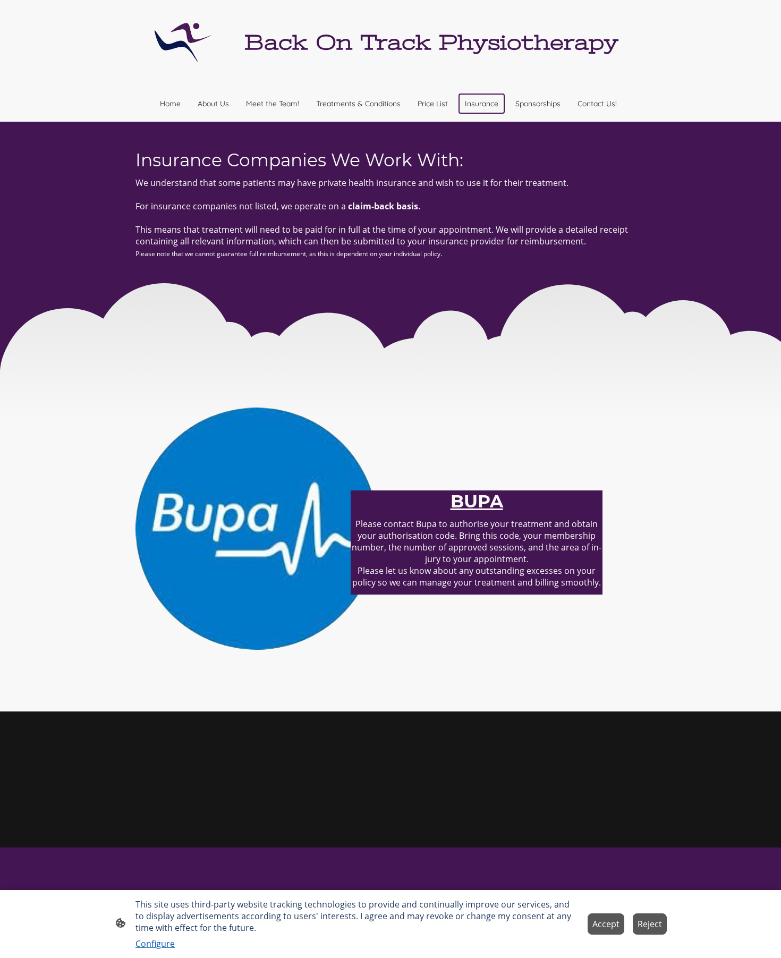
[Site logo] (185, 42)
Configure (155, 943)
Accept (605, 924)
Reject (650, 924)
